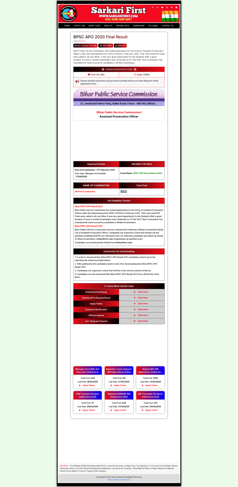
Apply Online (143, 74)
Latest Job (79, 25)
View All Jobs (97, 74)
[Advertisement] (119, 142)
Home (67, 25)
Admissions (139, 25)
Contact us (168, 25)
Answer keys (122, 25)
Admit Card (94, 25)
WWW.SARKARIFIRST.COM (119, 69)
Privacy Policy (113, 480)
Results (108, 25)
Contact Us (125, 480)
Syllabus (153, 25)
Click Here (142, 292)
